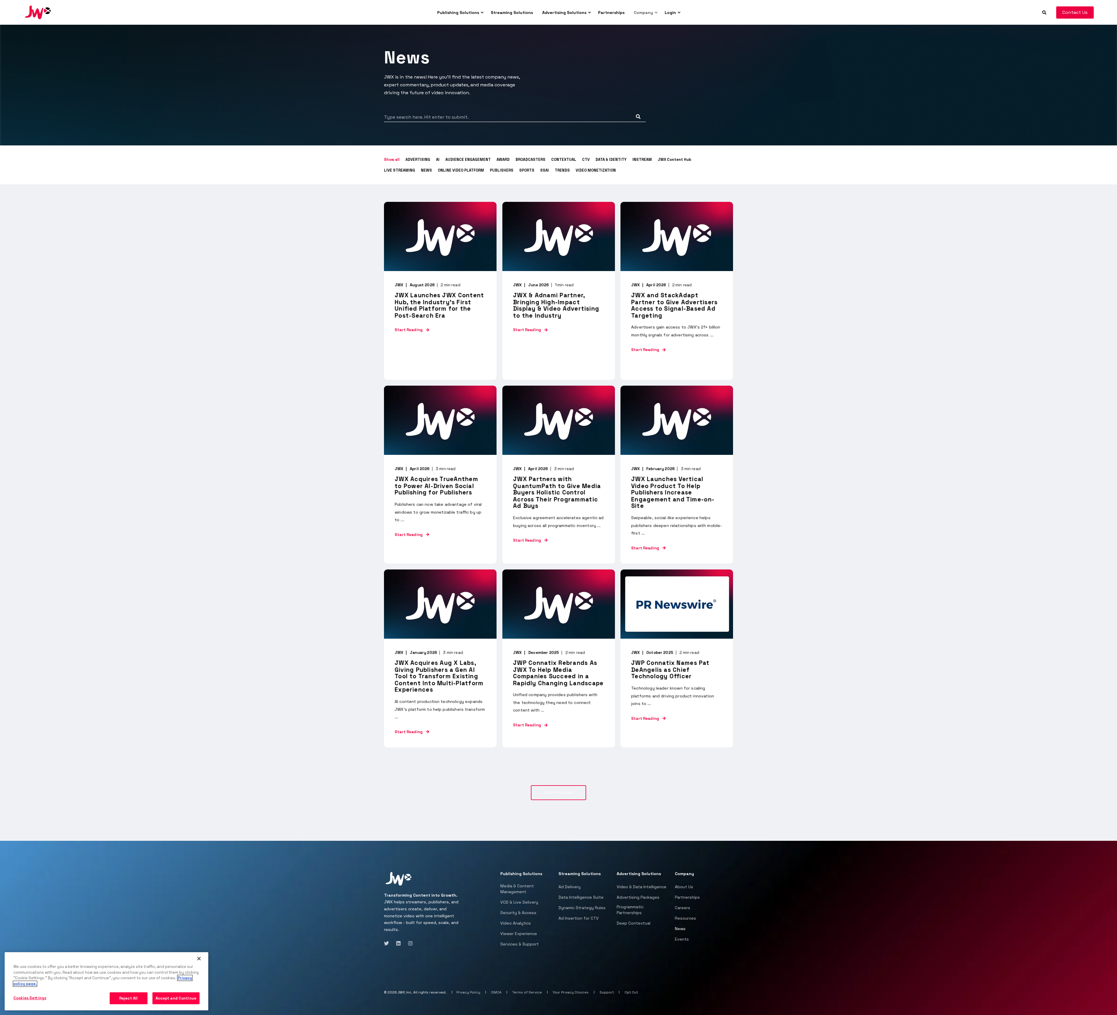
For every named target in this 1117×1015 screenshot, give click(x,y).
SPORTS (526, 170)
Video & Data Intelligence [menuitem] (641, 886)
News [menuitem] (680, 928)
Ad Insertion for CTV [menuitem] (578, 918)
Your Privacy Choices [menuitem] (571, 992)
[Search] (1044, 12)
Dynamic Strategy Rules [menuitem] (582, 907)
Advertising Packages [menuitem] (638, 897)
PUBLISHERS (501, 170)
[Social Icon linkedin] (398, 943)
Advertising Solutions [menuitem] (564, 12)
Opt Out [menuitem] (631, 992)
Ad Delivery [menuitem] (569, 886)
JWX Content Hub (674, 159)
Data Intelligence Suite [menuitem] (581, 897)
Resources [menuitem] (685, 918)
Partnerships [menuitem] (611, 12)
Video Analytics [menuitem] (515, 923)
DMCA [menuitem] (496, 992)
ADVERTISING (417, 159)
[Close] (199, 958)
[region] (106, 981)
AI (438, 159)
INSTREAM (642, 159)
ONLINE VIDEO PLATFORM (461, 170)
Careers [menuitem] (682, 907)
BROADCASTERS (530, 159)
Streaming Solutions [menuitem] (512, 12)
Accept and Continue (176, 998)
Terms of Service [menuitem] (527, 992)
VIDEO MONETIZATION (596, 170)
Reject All (128, 998)
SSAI (544, 170)
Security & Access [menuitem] (518, 912)
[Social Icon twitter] (388, 943)
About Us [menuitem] (684, 886)
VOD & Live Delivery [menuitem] (519, 902)
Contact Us (1075, 12)
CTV (586, 159)
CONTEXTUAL (563, 159)
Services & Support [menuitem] (519, 944)
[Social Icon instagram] (408, 943)
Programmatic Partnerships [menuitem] (630, 909)
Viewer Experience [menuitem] (518, 933)
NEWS (426, 170)
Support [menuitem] (607, 992)
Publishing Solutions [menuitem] (458, 12)
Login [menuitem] (670, 12)
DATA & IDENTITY (611, 159)
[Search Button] (638, 116)
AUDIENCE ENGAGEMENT (468, 159)
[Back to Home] (37, 12)
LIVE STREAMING (399, 170)
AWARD (503, 159)
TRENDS (562, 170)
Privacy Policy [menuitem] (468, 992)
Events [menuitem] (682, 939)
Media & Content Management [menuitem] (517, 888)
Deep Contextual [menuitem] (633, 923)
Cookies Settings (29, 998)
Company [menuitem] (643, 12)
